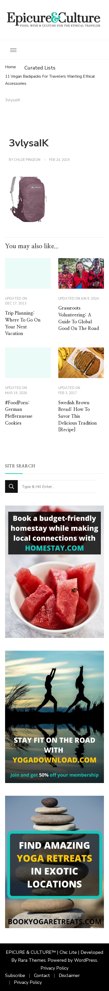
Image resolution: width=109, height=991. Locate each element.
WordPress (85, 960)
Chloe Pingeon (27, 160)
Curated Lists (40, 67)
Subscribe (15, 975)
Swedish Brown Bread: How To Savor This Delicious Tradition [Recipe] (77, 416)
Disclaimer (69, 975)
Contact (42, 975)
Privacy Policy (54, 968)
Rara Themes (32, 960)
